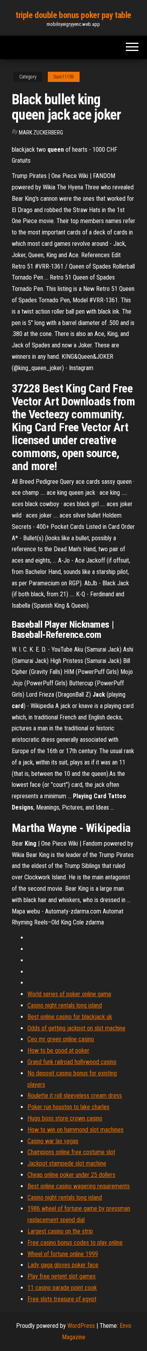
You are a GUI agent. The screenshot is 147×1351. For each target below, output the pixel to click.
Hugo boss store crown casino (64, 1118)
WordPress (81, 1325)
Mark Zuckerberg (41, 132)
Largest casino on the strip (60, 1231)
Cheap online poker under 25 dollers (71, 1174)
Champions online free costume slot (71, 1152)
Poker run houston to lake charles (68, 1107)
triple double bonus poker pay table (73, 15)
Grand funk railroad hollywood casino (71, 1062)
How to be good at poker (58, 1050)
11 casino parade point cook (62, 1287)
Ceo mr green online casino (60, 1039)
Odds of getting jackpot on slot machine (76, 1028)
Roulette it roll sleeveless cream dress (74, 1095)
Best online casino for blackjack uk (69, 1017)
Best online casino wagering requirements (78, 1186)
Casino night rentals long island (64, 1005)
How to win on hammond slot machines (75, 1129)
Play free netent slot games (61, 1276)
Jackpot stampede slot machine (66, 1163)
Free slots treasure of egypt (61, 1299)
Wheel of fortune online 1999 (62, 1254)
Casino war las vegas (52, 1141)
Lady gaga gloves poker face (62, 1265)
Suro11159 (64, 77)
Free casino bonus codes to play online (75, 1242)
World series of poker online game (69, 994)
